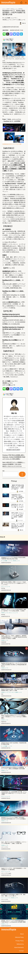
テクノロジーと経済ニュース (15, 692)
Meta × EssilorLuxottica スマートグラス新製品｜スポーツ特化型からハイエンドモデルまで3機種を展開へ (14, 717)
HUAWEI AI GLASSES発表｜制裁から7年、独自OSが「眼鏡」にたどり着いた (13, 895)
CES (2, 694)
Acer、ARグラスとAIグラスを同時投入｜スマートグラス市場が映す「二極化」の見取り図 (13, 842)
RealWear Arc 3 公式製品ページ (11, 340)
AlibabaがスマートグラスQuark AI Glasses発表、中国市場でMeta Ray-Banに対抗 (13, 558)
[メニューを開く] (26, 3)
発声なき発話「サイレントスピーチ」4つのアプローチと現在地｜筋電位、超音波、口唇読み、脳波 (17, 515)
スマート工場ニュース (19, 19)
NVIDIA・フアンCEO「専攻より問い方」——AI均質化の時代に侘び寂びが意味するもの (17, 526)
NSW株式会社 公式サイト (9, 271)
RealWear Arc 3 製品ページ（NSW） (13, 291)
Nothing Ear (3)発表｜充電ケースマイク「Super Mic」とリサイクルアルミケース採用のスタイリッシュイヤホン (14, 583)
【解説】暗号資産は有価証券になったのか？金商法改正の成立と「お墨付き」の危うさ (17, 487)
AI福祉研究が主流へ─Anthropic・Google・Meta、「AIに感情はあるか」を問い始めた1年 (17, 497)
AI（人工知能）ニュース (9, 18)
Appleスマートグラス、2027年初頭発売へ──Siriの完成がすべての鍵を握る (13, 869)
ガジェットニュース (5, 586)
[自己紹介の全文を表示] (21, 450)
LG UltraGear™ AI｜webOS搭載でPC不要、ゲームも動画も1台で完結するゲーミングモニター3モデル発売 (14, 793)
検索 (3, 470)
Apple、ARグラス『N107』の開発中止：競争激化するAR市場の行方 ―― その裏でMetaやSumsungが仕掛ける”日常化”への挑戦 (14, 637)
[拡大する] (23, 125)
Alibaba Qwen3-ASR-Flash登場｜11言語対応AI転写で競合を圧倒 (13, 743)
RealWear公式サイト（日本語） (11, 280)
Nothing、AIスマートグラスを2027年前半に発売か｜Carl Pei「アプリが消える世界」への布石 (13, 610)
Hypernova (3, 721)
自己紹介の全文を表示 (13, 449)
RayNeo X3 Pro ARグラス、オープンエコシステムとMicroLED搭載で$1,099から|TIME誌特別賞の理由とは (14, 665)
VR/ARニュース (14, 8)
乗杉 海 (24, 23)
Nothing (3, 588)
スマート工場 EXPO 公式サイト (11, 302)
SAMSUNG (3, 642)
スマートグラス (4, 847)
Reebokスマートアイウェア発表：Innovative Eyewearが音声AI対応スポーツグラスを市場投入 (13, 818)
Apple (9, 873)
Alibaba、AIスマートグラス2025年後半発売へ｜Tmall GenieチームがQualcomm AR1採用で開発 (13, 921)
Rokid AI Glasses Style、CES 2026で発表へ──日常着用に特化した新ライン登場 (14, 690)
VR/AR (7, 8)
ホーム (3, 8)
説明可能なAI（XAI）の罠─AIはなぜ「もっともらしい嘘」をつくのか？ (17, 506)
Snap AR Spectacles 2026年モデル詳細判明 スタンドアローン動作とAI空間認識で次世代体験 (13, 768)
